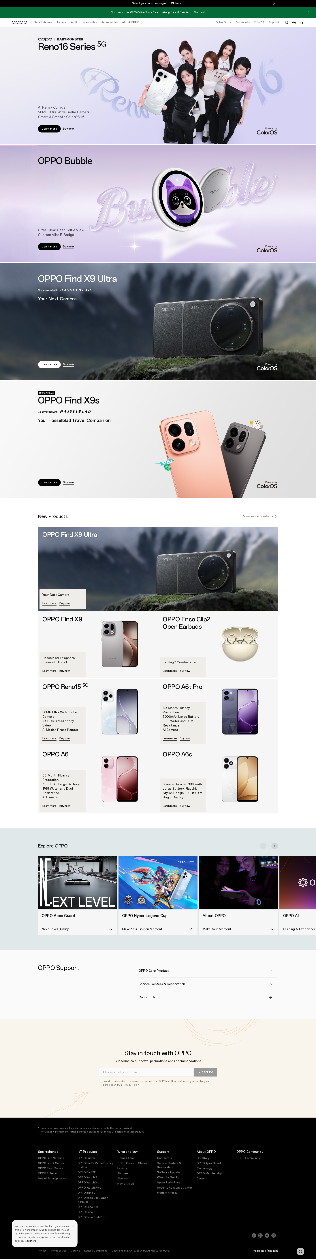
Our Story (203, 1158)
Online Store (125, 1158)
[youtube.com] (267, 1235)
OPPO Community (248, 1158)
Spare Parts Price (168, 1182)
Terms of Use (59, 1251)
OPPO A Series (48, 1173)
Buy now (68, 128)
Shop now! (199, 12)
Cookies (75, 1251)
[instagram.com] (273, 1235)
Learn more (49, 128)
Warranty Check (167, 1177)
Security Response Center (174, 1187)
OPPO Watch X (87, 1182)
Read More (30, 1241)
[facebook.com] (254, 1235)
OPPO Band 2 (87, 1192)
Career (201, 1178)
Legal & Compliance (95, 1251)
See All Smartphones (52, 1178)
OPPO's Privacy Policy (126, 1085)
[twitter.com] (260, 1235)
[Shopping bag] (301, 23)
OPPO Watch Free (89, 1187)
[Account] (294, 23)
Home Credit (125, 1183)
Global (175, 3)
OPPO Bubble (87, 1158)
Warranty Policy (167, 1192)
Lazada (122, 1168)
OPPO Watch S (87, 1177)
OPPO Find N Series (51, 1158)
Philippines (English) (265, 1250)
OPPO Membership (209, 1173)
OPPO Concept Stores (132, 1163)
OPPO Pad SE (87, 1172)
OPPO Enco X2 (87, 1212)
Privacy (42, 1251)
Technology (204, 1168)
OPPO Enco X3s (88, 1207)
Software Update (168, 1172)
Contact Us (164, 1158)
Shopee (122, 1173)
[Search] (287, 23)
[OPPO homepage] (19, 23)
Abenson (123, 1178)
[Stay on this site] (274, 3)
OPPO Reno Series (50, 1168)
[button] (309, 13)
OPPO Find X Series (51, 1163)
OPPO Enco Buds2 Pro (93, 1217)
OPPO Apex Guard (209, 1163)
